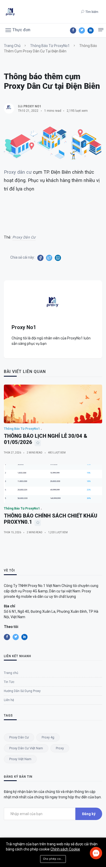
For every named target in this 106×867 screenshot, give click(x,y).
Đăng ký (88, 814)
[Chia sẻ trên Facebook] (40, 258)
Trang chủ (12, 46)
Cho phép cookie (54, 859)
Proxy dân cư (18, 172)
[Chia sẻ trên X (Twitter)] (49, 258)
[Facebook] (73, 30)
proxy (60, 748)
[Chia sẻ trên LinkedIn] (58, 258)
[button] (18, 30)
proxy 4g (48, 737)
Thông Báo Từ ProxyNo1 (50, 46)
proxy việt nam (20, 759)
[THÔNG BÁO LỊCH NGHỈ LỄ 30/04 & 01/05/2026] (53, 404)
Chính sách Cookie (65, 849)
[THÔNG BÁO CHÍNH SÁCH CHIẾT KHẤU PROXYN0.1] (53, 483)
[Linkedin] (90, 30)
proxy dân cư (24, 237)
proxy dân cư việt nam (26, 748)
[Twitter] (82, 30)
